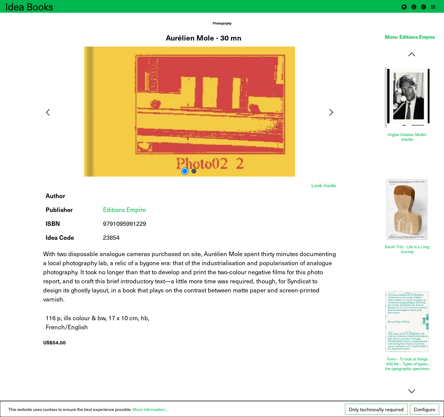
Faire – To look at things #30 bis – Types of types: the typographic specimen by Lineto (407, 364)
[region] (190, 112)
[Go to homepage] (36, 6)
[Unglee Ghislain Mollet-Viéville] (407, 97)
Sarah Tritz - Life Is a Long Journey (407, 249)
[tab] (323, 185)
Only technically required (376, 409)
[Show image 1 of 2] (184, 171)
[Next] (331, 111)
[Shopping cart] (414, 6)
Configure (424, 409)
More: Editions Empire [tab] (410, 36)
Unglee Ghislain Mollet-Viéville (407, 137)
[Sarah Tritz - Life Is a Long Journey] (407, 209)
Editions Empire (124, 209)
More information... (150, 409)
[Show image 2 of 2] (193, 171)
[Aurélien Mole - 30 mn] (189, 112)
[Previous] (47, 111)
